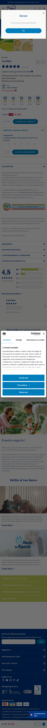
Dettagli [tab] (19, 340)
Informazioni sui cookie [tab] (35, 340)
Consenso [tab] (7, 340)
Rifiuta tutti (23, 392)
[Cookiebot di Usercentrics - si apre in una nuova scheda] (30, 333)
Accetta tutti (23, 378)
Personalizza (22, 385)
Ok (23, 31)
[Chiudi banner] (43, 334)
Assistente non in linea (39, 715)
